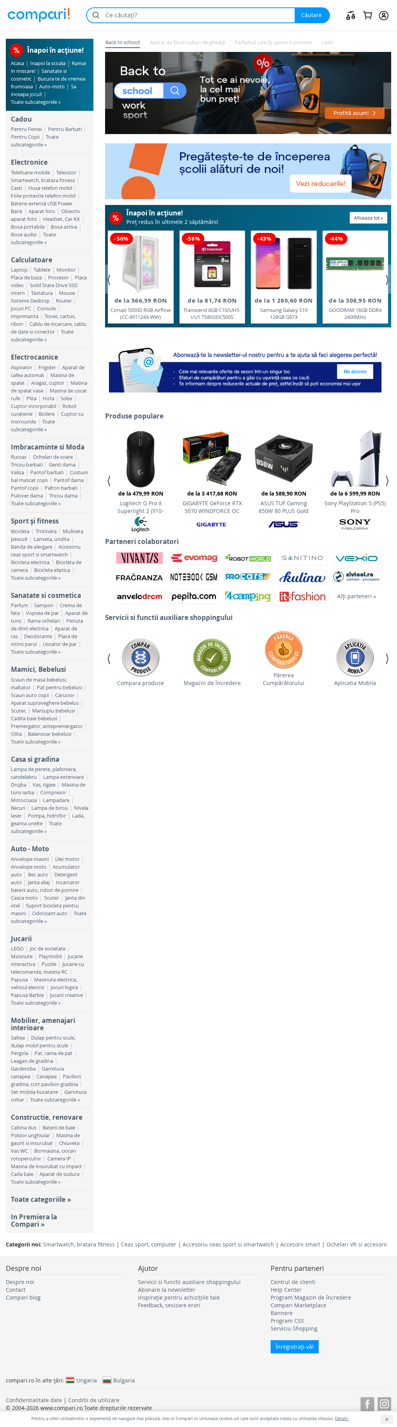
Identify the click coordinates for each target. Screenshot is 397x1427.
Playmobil (50, 956)
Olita (16, 734)
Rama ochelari (44, 621)
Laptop (19, 270)
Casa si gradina (35, 759)
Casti (16, 188)
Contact (16, 1289)
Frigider (47, 367)
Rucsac (19, 457)
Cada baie (22, 1174)
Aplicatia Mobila (355, 683)
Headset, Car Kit (61, 219)
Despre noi (20, 1282)
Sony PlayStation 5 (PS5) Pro (355, 502)
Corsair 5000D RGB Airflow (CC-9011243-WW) (140, 308)
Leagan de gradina (32, 1061)
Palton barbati (61, 488)
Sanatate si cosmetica (46, 595)
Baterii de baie (59, 1127)
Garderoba (23, 1069)
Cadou (21, 119)
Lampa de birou (49, 808)
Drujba (18, 784)
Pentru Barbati (65, 129)
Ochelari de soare (53, 457)
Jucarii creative (66, 995)
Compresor (53, 792)
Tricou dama (63, 495)
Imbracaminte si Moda (48, 446)
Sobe (66, 398)
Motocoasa (24, 800)
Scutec (18, 710)
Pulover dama (27, 495)
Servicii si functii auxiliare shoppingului (189, 1282)
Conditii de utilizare (93, 1400)
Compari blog (23, 1297)
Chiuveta (69, 1143)
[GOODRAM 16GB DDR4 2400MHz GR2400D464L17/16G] (355, 263)
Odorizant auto (49, 913)
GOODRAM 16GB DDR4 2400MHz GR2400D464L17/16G (355, 308)
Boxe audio (24, 234)
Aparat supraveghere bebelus (45, 703)
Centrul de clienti (293, 1282)
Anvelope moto (29, 867)
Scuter (51, 898)
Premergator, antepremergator (47, 726)
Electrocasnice (34, 357)
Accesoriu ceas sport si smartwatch (228, 1244)
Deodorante (38, 636)
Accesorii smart (300, 1244)
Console (46, 308)
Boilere (47, 414)
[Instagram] (384, 1403)
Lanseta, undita (51, 539)
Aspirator (21, 367)
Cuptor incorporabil (33, 406)
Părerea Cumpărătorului (283, 679)
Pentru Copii (25, 137)
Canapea (46, 1076)
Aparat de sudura (59, 1174)
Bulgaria (124, 1380)
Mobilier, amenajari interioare (43, 1024)
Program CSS (287, 1320)
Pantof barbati (47, 472)
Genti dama (62, 464)
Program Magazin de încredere (311, 1297)
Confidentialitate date (34, 1400)
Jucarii (21, 938)
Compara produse (140, 683)
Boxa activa (64, 227)
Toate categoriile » (41, 1199)
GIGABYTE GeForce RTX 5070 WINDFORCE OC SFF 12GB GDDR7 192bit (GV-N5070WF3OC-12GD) (212, 503)
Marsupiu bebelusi (53, 710)
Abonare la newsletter (166, 1289)
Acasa (17, 63)
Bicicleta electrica (30, 562)
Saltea (18, 1038)
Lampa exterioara (63, 777)
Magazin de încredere (212, 683)
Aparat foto (42, 211)
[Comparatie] (350, 15)
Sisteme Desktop (30, 301)
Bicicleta (20, 531)
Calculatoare (31, 259)
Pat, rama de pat (53, 1053)
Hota (48, 398)
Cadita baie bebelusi (34, 718)
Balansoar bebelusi (49, 734)
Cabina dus (23, 1127)
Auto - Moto (30, 848)
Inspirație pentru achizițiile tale (179, 1297)
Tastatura (42, 293)
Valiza (17, 472)
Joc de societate (48, 948)
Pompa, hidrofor (47, 815)
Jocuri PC (21, 308)
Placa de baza (26, 277)
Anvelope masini (30, 859)
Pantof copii (24, 488)
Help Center (286, 1289)
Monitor (66, 270)
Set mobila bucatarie (34, 1092)
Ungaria (86, 1380)
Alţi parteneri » (356, 596)
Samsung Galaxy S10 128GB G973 (284, 308)
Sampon (44, 605)
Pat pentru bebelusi (59, 687)
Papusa (19, 979)
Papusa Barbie (27, 995)
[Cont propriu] (383, 15)
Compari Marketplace (298, 1305)
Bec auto (38, 874)
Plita (31, 398)
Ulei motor (67, 859)
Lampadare (56, 800)
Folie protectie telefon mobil (43, 196)
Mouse (67, 293)
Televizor (66, 172)
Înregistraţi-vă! (295, 1346)
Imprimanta (24, 316)
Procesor (58, 277)
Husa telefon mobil (50, 188)
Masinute (22, 956)
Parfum (19, 605)
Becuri (18, 808)
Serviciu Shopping (294, 1328)
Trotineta (46, 531)
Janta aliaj (39, 882)
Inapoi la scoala (48, 63)
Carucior (64, 695)
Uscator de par (60, 644)
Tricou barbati (27, 464)
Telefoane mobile (30, 172)
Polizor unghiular (30, 1135)
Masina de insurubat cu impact (46, 1166)
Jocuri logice (64, 987)
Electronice (29, 162)
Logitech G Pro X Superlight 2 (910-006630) (140, 503)
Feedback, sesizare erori (169, 1305)
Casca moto (24, 898)
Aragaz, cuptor (47, 383)
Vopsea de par (42, 613)
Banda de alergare (31, 547)
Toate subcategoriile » (35, 102)
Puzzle (48, 964)
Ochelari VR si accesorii (356, 1244)
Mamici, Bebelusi (38, 669)
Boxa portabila (28, 227)
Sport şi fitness (35, 520)
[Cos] (367, 15)
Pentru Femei (26, 129)
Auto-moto (52, 86)
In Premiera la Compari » (34, 1220)
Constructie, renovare (47, 1117)
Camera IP (59, 1158)
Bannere (282, 1313)
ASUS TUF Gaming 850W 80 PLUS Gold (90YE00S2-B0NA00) (284, 503)
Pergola (19, 1053)
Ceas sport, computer (148, 1244)
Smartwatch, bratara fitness (43, 180)
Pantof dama (69, 480)
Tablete (42, 270)
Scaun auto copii (30, 695)
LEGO (17, 948)
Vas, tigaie (44, 784)
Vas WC (19, 1151)
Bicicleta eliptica (52, 570)
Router (64, 301)
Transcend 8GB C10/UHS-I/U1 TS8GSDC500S (212, 308)
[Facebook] (367, 1403)
